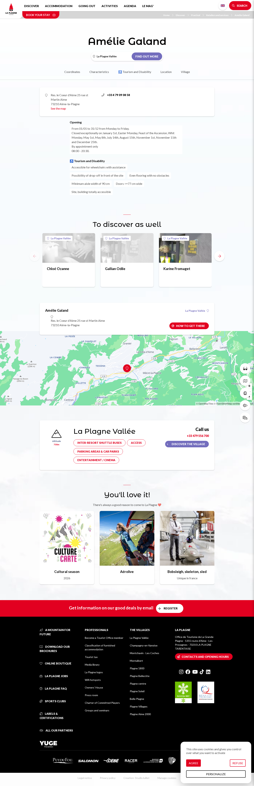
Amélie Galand (242, 15)
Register (171, 608)
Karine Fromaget (176, 268)
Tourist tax (91, 657)
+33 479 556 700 (198, 435)
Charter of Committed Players (102, 702)
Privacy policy (107, 777)
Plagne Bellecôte (139, 676)
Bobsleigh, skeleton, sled (187, 571)
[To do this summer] (245, 368)
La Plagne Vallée (61, 238)
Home (166, 15)
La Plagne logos (94, 672)
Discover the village (188, 444)
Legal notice (85, 777)
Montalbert (136, 660)
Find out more (146, 56)
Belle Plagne (137, 698)
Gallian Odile (115, 268)
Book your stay (38, 15)
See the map (58, 108)
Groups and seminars (97, 710)
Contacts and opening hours (205, 656)
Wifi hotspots (93, 679)
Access (136, 442)
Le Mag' (148, 6)
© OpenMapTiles (204, 403)
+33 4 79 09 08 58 (118, 95)
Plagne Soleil (137, 691)
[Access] (245, 417)
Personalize (216, 774)
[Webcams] (245, 393)
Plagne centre (138, 683)
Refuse (237, 763)
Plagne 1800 (137, 668)
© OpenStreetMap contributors (229, 403)
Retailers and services (217, 15)
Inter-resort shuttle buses (99, 442)
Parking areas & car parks (98, 451)
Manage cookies (166, 777)
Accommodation (58, 6)
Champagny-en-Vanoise (143, 645)
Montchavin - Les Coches (144, 653)
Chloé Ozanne (58, 268)
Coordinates (72, 72)
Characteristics (99, 72)
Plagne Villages (138, 706)
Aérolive (127, 571)
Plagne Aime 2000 (140, 714)
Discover (31, 6)
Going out (86, 6)
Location (166, 72)
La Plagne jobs (56, 676)
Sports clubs (55, 701)
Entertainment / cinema (96, 460)
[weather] (245, 405)
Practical (195, 15)
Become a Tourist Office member (104, 637)
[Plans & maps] (245, 381)
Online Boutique (57, 663)
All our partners (59, 730)
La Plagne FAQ (55, 688)
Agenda (130, 6)
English (223, 5)
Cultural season (66, 571)
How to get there (190, 326)
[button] (219, 256)
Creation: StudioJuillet (136, 777)
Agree (193, 763)
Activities (110, 6)
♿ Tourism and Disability (134, 72)
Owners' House (94, 687)
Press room (91, 695)
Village (185, 72)
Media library (92, 664)
